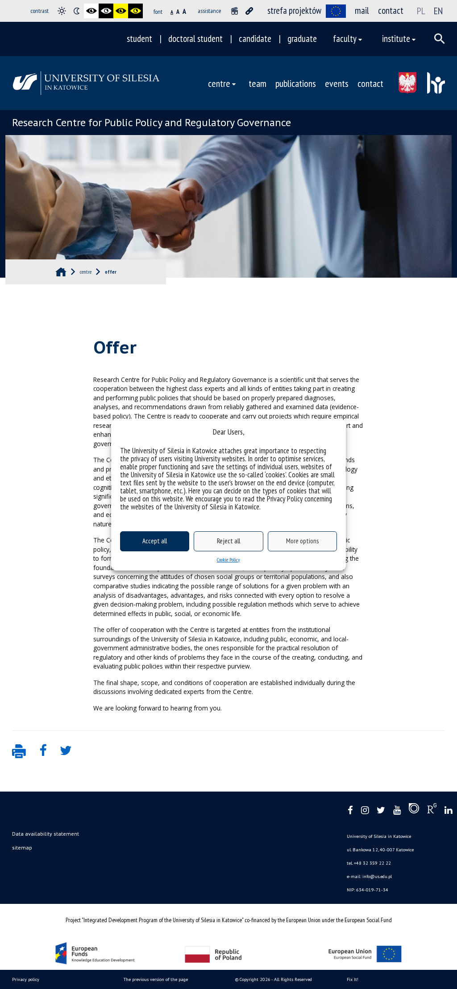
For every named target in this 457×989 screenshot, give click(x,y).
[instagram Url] (365, 810)
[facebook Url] (350, 810)
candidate (255, 39)
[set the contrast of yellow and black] (135, 11)
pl (421, 10)
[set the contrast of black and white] (91, 11)
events (337, 83)
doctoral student (195, 39)
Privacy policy (25, 979)
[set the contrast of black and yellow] (120, 11)
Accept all (154, 541)
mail (362, 10)
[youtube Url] (397, 810)
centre (219, 83)
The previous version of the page (156, 979)
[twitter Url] (381, 810)
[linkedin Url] (448, 810)
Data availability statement (45, 833)
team (257, 83)
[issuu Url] (414, 810)
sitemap (22, 847)
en (438, 10)
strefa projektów (294, 10)
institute (396, 39)
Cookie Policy (228, 559)
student (139, 39)
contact (390, 10)
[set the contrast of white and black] (106, 11)
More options (302, 541)
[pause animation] (234, 11)
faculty (345, 39)
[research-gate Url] (431, 810)
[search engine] (439, 38)
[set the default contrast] (61, 11)
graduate (302, 39)
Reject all (228, 541)
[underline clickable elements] (249, 11)
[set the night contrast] (76, 11)
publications (295, 83)
